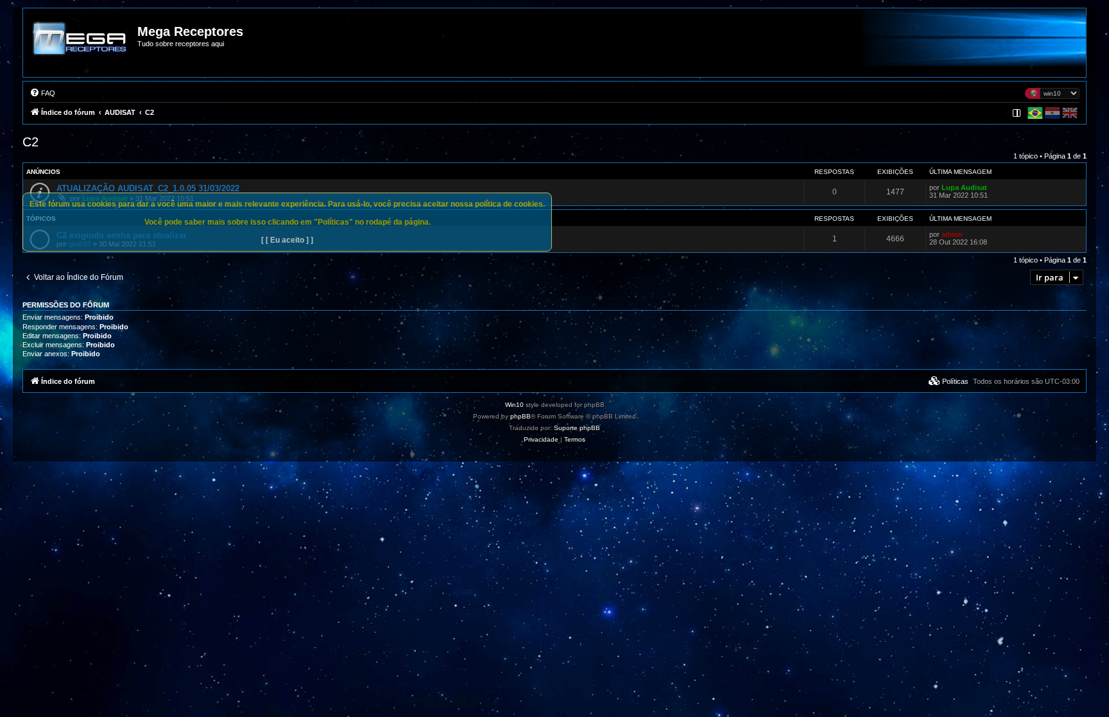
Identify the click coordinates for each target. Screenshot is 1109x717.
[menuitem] (42, 93)
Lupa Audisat (964, 187)
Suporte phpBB (577, 427)
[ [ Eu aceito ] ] (287, 240)
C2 (30, 142)
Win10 (514, 404)
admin (952, 234)
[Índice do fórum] (81, 47)
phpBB (520, 416)
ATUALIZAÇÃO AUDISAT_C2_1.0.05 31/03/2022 (147, 188)
